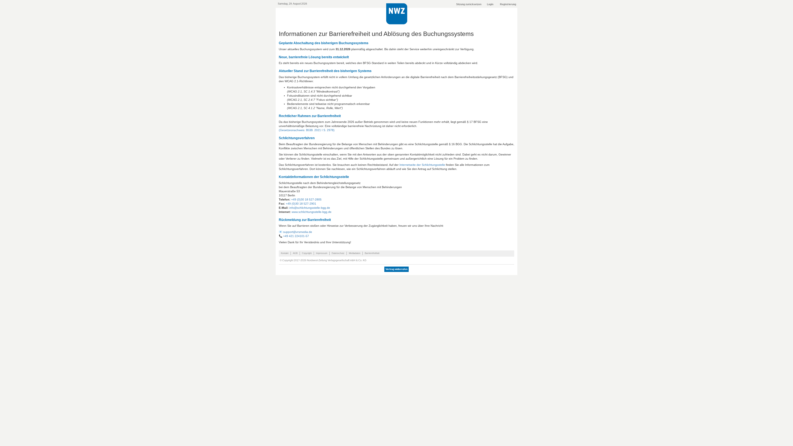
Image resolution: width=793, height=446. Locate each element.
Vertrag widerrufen (396, 269)
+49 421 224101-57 (296, 236)
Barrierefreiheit (372, 253)
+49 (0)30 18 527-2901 (301, 203)
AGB (295, 253)
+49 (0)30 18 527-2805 (306, 199)
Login (490, 4)
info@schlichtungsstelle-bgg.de (309, 207)
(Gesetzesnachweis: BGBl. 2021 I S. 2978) (307, 130)
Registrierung (508, 4)
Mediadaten (354, 253)
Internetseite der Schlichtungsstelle (422, 164)
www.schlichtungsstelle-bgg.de (311, 212)
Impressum (321, 253)
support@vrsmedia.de (297, 232)
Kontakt (284, 253)
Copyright (307, 253)
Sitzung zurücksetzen (468, 4)
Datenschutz (338, 253)
